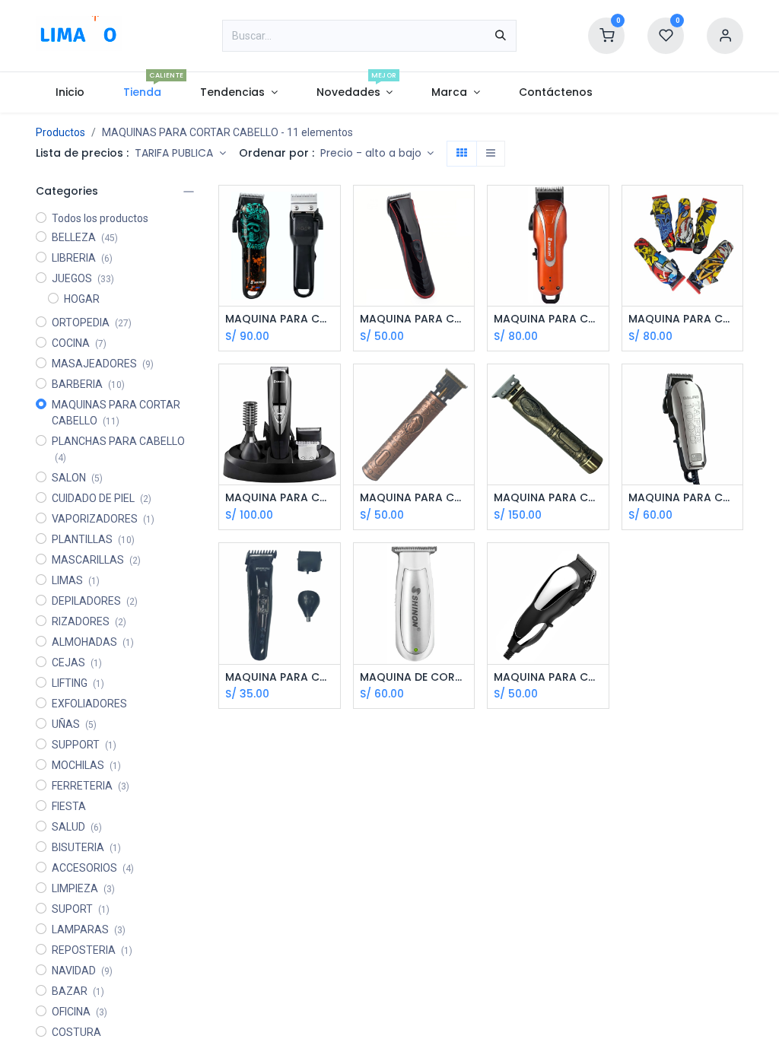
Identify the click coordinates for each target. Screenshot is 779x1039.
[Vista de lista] (490, 154)
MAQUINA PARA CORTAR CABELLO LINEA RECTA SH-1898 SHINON (548, 319)
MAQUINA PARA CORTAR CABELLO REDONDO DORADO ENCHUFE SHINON (548, 497)
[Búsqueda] (500, 36)
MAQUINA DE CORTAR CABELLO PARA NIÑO (414, 677)
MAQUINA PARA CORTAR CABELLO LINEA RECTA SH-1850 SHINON (548, 677)
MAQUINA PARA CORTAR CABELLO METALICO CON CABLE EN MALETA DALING (682, 497)
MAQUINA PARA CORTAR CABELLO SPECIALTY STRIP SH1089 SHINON (279, 319)
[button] (377, 154)
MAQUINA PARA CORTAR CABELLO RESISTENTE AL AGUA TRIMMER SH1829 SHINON (414, 319)
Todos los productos (100, 218)
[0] (606, 35)
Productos (60, 132)
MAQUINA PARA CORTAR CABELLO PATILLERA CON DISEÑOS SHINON (682, 319)
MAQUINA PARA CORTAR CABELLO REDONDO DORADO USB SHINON (414, 497)
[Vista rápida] (330, 210)
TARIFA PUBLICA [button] (175, 152)
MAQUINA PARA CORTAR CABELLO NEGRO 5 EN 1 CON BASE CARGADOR (279, 497)
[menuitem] (69, 92)
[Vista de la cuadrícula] (462, 154)
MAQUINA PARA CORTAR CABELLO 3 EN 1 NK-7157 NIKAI (279, 677)
